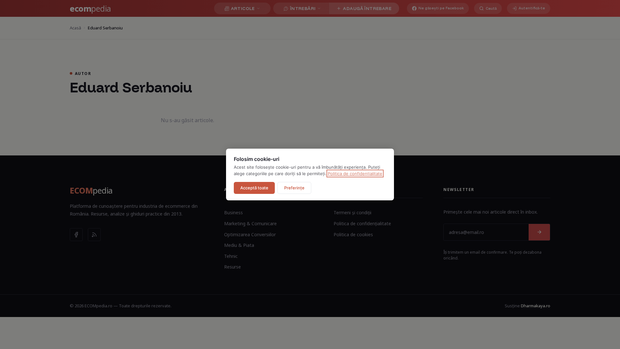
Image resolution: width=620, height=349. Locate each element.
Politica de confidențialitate (355, 173)
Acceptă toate (254, 187)
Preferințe (294, 187)
